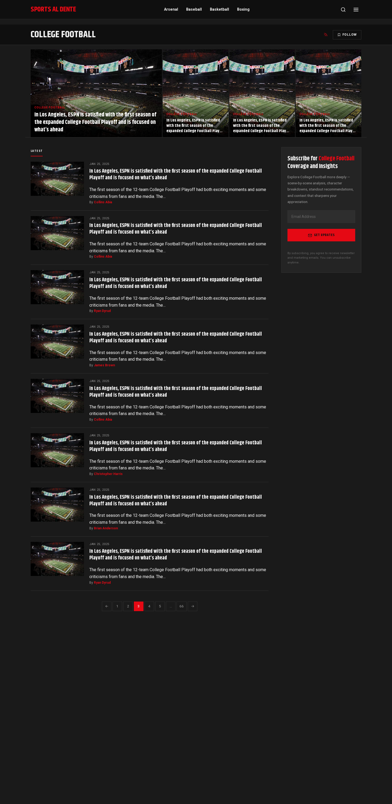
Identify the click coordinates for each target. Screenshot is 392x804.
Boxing (243, 9)
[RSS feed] (325, 34)
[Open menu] (356, 9)
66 (181, 606)
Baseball (194, 9)
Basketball (219, 9)
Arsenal (171, 9)
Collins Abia (103, 202)
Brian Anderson (106, 528)
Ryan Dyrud (102, 311)
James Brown (104, 365)
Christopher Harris (108, 474)
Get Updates (324, 235)
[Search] (343, 9)
